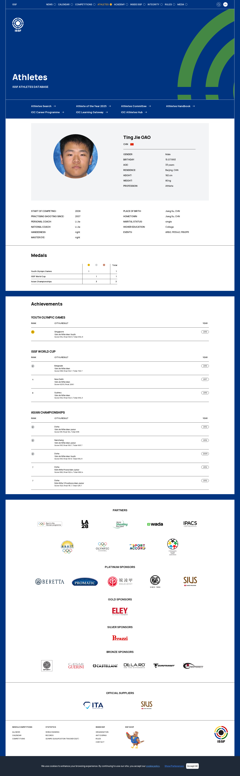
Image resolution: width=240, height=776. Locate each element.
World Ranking (52, 732)
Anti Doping (101, 735)
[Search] (219, 4)
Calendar (16, 735)
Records (49, 735)
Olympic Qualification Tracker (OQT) (62, 739)
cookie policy (153, 766)
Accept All (192, 766)
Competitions (18, 739)
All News (16, 732)
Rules (98, 739)
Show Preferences (174, 766)
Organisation (102, 732)
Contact (100, 742)
